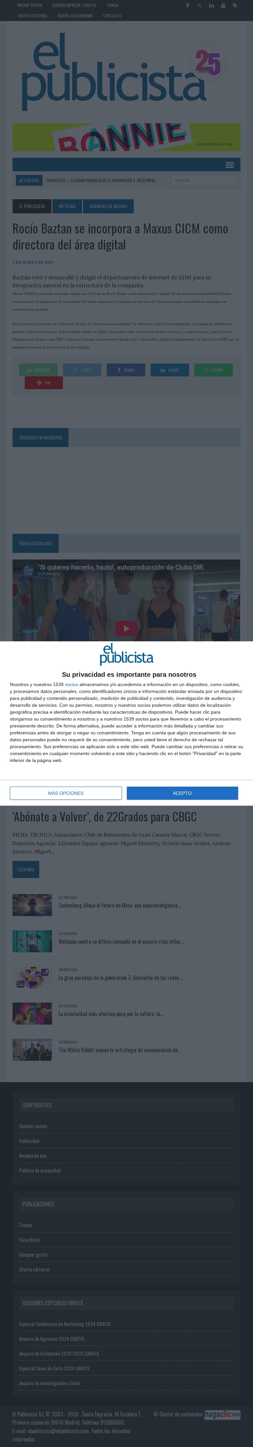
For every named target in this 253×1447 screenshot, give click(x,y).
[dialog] (126, 723)
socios (71, 684)
